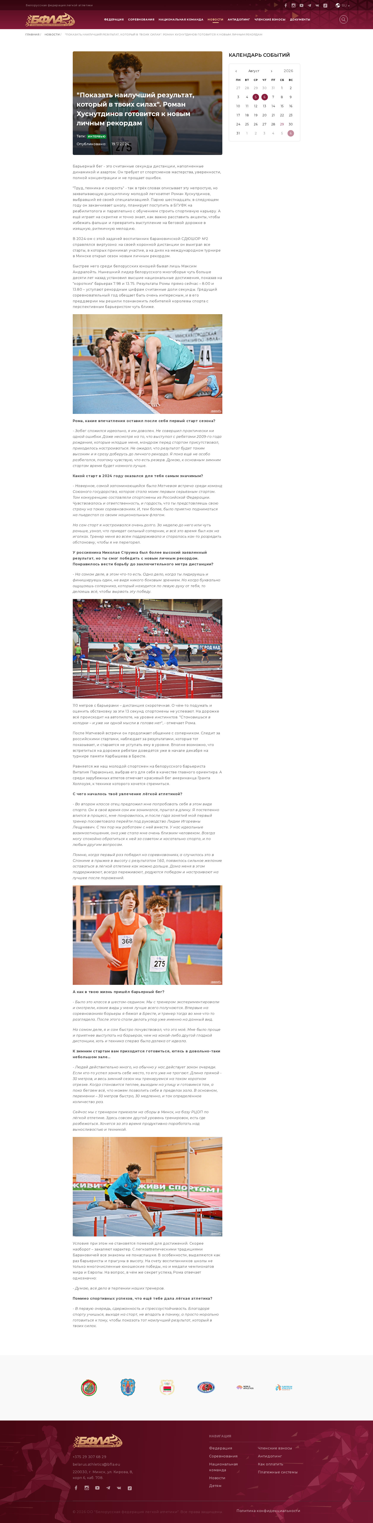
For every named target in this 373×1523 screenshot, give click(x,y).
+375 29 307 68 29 (89, 1457)
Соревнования (141, 19)
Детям (215, 1486)
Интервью (96, 136)
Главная (32, 34)
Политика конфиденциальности (268, 1511)
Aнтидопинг (270, 1456)
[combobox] (342, 5)
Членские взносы (270, 19)
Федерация (114, 19)
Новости (215, 19)
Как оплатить (270, 1464)
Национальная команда (181, 19)
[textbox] (342, 5)
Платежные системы (278, 1472)
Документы (300, 19)
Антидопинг (239, 19)
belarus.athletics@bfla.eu (96, 1464)
